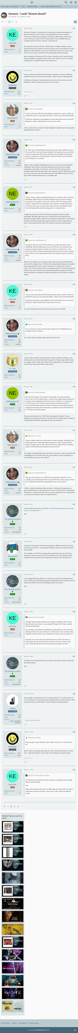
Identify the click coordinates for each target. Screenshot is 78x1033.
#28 (74, 319)
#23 (74, 103)
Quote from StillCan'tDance (36, 193)
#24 (74, 140)
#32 (74, 467)
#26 (74, 235)
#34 (74, 541)
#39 (74, 732)
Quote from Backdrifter (35, 109)
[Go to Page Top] (75, 1030)
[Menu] (75, 2)
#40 (74, 770)
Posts (5, 51)
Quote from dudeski (34, 738)
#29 (74, 354)
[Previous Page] (2, 21)
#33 (74, 504)
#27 (74, 284)
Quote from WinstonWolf (36, 617)
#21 (74, 28)
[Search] (66, 2)
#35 (74, 574)
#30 (74, 387)
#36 (74, 612)
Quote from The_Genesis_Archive (38, 775)
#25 (74, 187)
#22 (74, 70)
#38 (74, 694)
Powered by (39, 1030)
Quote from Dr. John (34, 436)
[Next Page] (16, 21)
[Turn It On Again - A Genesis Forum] (31, 2)
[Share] (75, 21)
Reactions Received (9, 49)
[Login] (71, 2)
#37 (74, 656)
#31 (74, 430)
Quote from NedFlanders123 (37, 145)
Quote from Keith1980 (35, 324)
